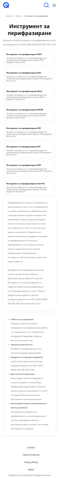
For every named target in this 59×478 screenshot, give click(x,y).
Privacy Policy (31, 462)
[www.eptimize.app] (6, 7)
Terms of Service (31, 454)
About (31, 469)
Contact (31, 447)
